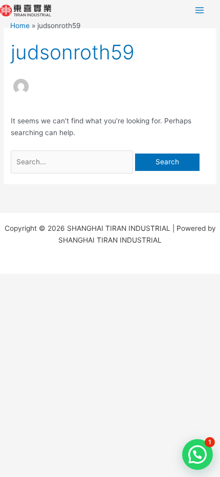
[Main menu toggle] (199, 10)
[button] (197, 454)
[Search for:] (73, 162)
